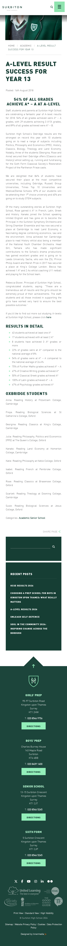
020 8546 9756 (34, 718)
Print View (18, 913)
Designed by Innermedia (33, 934)
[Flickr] (50, 881)
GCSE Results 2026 (22, 585)
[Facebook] (22, 881)
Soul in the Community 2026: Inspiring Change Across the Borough (29, 628)
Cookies (41, 924)
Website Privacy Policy (25, 924)
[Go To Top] (33, 666)
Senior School (37, 518)
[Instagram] (35, 881)
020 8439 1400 (34, 764)
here (48, 317)
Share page (50, 531)
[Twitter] (15, 881)
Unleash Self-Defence (25, 616)
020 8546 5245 (34, 809)
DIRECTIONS (34, 726)
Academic (24, 518)
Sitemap (9, 924)
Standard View (32, 913)
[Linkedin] (42, 881)
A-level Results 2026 (23, 609)
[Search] (53, 546)
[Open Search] (51, 7)
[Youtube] (29, 881)
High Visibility (47, 913)
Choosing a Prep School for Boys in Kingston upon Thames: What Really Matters (33, 597)
